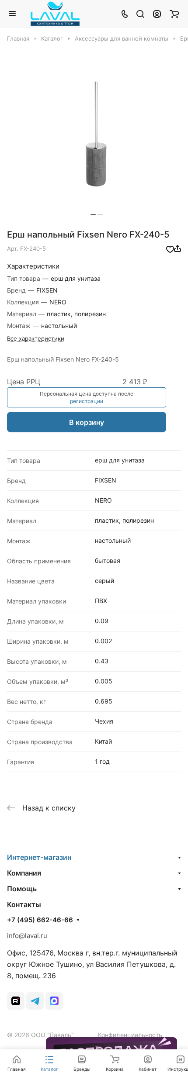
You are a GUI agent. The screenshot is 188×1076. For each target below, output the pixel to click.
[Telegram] (35, 1001)
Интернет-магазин (39, 857)
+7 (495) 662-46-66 (40, 920)
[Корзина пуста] (174, 13)
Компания (24, 873)
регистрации (86, 401)
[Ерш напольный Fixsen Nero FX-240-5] (97, 134)
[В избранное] (170, 248)
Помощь (22, 888)
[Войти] (157, 13)
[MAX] (54, 1001)
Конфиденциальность (130, 1034)
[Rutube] (15, 1001)
